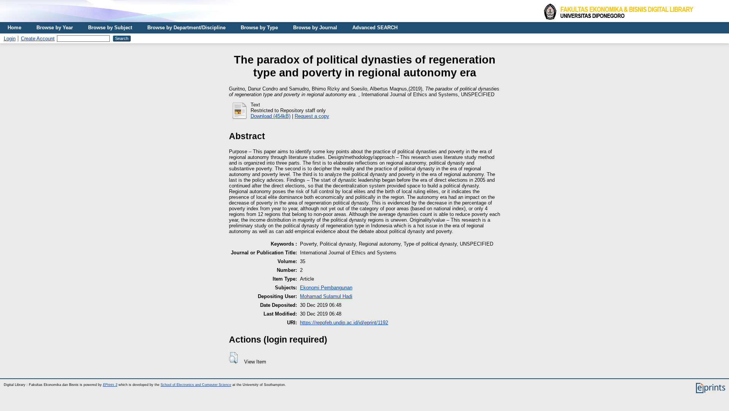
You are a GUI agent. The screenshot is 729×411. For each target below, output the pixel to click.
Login (10, 38)
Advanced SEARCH (375, 27)
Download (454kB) (270, 116)
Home (14, 27)
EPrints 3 (110, 385)
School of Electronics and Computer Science (196, 385)
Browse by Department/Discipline (186, 27)
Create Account (38, 38)
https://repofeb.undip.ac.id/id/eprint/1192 (344, 322)
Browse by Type (259, 27)
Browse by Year (54, 27)
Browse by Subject (110, 27)
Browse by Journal (315, 27)
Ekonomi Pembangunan (326, 287)
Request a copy (312, 116)
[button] (233, 357)
